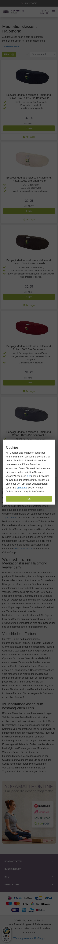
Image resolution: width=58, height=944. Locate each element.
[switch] (6, 939)
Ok (29, 498)
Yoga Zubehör (9, 517)
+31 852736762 (30, 3)
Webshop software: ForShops (29, 938)
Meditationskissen (22, 548)
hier (29, 476)
